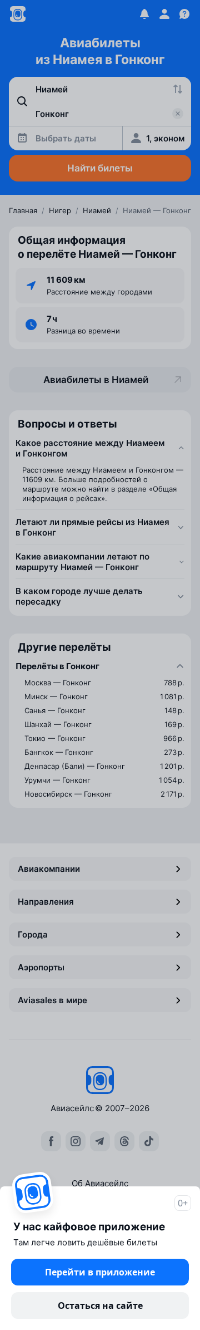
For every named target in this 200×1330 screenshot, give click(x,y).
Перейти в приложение (100, 1272)
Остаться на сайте (100, 1305)
